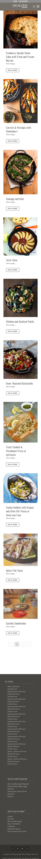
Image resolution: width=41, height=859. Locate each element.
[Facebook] (13, 849)
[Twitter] (18, 849)
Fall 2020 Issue (12, 726)
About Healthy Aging (14, 821)
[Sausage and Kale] (20, 172)
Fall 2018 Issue (12, 741)
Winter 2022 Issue (13, 716)
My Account (23, 1)
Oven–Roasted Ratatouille (19, 383)
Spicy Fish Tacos (14, 570)
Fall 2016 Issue (12, 756)
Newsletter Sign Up (13, 829)
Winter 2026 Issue (13, 686)
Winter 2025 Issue (13, 694)
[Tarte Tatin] (20, 236)
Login (15, 1)
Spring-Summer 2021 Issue (16, 721)
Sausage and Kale (15, 199)
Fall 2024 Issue (12, 696)
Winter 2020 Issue (13, 731)
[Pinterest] (22, 849)
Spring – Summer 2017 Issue (16, 751)
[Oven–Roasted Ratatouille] (20, 359)
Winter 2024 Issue (13, 701)
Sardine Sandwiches (16, 623)
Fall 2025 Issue (12, 689)
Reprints (10, 796)
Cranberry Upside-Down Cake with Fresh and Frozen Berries (20, 56)
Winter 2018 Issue (13, 746)
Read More (12, 70)
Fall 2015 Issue (12, 764)
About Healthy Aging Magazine (18, 784)
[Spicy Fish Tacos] (20, 550)
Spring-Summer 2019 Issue (16, 736)
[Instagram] (27, 849)
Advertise (10, 819)
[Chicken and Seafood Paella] (20, 298)
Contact (10, 816)
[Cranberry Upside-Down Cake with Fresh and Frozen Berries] (20, 29)
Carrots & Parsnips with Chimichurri (18, 129)
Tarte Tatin (11, 260)
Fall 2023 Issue (12, 704)
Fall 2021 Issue (12, 719)
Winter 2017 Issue (13, 754)
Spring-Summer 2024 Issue (16, 699)
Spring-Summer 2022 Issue (16, 714)
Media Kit (10, 789)
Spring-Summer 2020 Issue (16, 729)
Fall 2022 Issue (12, 711)
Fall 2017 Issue (12, 749)
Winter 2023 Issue (13, 709)
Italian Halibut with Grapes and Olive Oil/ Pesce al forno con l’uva (20, 511)
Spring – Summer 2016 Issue (16, 759)
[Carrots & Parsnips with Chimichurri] (20, 101)
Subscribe (10, 794)
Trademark (11, 826)
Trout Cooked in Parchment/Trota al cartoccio (16, 451)
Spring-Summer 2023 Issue (16, 706)
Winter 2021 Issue (13, 724)
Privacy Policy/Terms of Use (16, 831)
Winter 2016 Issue (13, 761)
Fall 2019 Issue (12, 734)
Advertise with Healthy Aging (17, 786)
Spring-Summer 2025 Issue (16, 691)
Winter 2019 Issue (13, 739)
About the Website (13, 824)
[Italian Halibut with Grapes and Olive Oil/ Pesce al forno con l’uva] (20, 488)
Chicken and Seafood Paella (20, 321)
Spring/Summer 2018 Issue (16, 744)
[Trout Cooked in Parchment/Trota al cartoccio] (20, 422)
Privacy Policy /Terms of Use (17, 791)
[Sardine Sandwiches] (20, 604)
